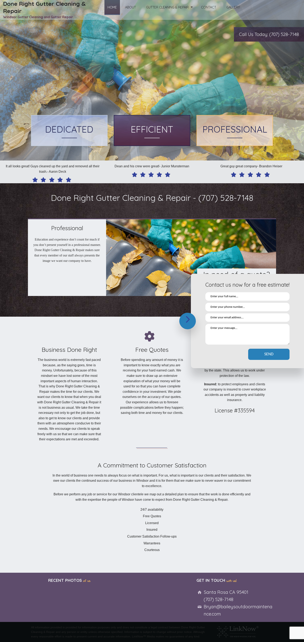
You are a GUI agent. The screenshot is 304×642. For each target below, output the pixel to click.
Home (112, 7)
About (130, 7)
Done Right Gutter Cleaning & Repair (44, 7)
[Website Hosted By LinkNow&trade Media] (238, 630)
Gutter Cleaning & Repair (167, 7)
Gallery (233, 7)
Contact (208, 7)
